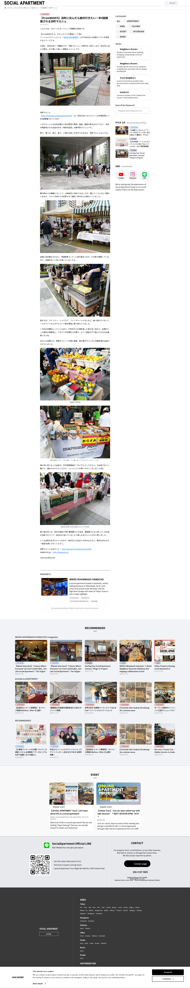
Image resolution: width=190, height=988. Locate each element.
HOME (48, 934)
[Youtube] (51, 939)
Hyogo (83, 955)
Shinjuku (139, 910)
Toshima (118, 910)
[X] (46, 939)
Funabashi (102, 936)
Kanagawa (84, 917)
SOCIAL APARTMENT (48, 929)
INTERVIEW (138, 31)
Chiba (82, 932)
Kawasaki (91, 921)
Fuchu (120, 907)
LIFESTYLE (10, 8)
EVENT (123, 31)
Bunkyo (114, 907)
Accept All (168, 972)
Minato (137, 907)
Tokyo (82, 904)
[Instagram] (40, 939)
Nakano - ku (83, 910)
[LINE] (56, 939)
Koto (94, 907)
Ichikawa (94, 936)
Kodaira (125, 910)
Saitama (83, 925)
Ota (81, 907)
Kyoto (82, 947)
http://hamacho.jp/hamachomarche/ (57, 115)
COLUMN (136, 26)
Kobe (81, 958)
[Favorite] (65, 593)
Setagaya (132, 910)
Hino (98, 907)
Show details (38, 984)
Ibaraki (97, 943)
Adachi (108, 907)
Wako (82, 928)
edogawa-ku (99, 910)
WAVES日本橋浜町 (71, 37)
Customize (166, 979)
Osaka (82, 940)
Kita (90, 907)
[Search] (148, 110)
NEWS (123, 36)
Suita (81, 943)
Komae (125, 907)
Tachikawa (99, 913)
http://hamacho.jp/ (60, 552)
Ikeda (86, 943)
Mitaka (106, 910)
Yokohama (83, 921)
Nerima (91, 910)
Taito (103, 907)
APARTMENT (133, 21)
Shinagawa (90, 913)
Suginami (83, 913)
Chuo (85, 907)
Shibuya (112, 910)
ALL (118, 21)
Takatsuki (103, 943)
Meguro (131, 907)
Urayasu (87, 936)
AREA (122, 26)
